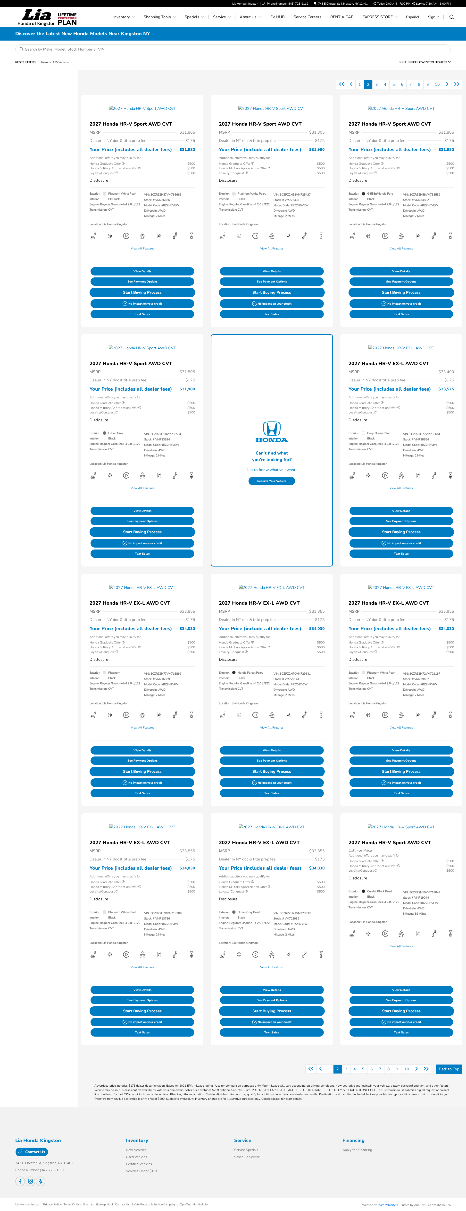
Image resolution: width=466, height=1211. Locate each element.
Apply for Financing (357, 1150)
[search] (451, 18)
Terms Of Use (72, 1204)
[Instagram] (30, 1181)
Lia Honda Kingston (28, 1204)
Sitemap (88, 1204)
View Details (142, 271)
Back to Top (449, 1069)
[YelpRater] (40, 1181)
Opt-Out (185, 1204)
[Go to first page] (341, 84)
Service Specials (246, 1150)
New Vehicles (136, 1150)
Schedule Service (247, 1157)
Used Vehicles (136, 1157)
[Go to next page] (447, 84)
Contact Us (34, 1152)
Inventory (137, 1140)
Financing (353, 1140)
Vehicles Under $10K (142, 1171)
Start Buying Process (142, 292)
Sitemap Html (104, 1204)
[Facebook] (20, 1181)
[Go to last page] (456, 84)
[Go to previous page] (351, 84)
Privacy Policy (52, 1204)
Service (242, 1140)
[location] (315, 4)
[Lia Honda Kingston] (36, 16)
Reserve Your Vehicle (271, 481)
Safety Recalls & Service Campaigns (155, 1204)
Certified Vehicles (139, 1164)
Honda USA (200, 1204)
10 (437, 84)
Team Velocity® (387, 1205)
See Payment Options (142, 281)
